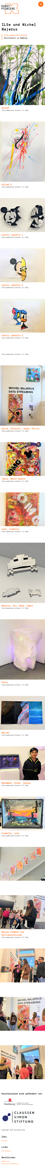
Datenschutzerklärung (10, 1164)
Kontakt (4, 1141)
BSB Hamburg (6, 1151)
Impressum (5, 1161)
